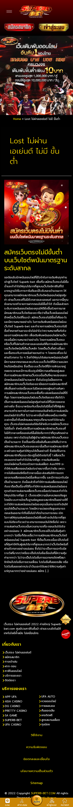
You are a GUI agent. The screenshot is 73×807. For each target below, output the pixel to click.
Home (17, 119)
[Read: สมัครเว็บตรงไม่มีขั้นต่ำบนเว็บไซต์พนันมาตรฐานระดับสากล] (36, 212)
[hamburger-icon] (9, 11)
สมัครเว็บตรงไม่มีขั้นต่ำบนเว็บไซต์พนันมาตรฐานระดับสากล (35, 260)
